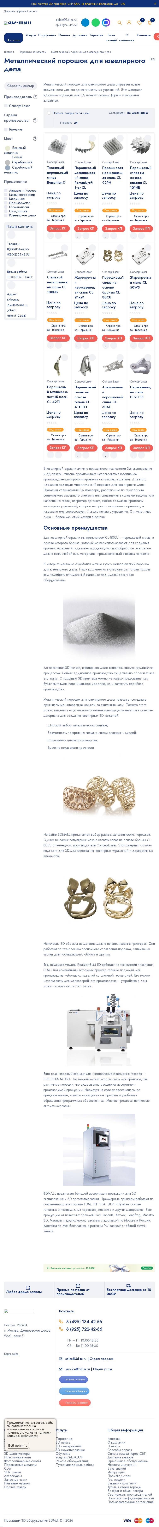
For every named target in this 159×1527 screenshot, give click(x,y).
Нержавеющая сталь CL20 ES (140, 392)
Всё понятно (18, 1445)
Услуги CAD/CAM (69, 1457)
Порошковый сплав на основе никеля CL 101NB (140, 177)
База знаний (116, 1468)
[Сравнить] (58, 235)
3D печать (63, 1442)
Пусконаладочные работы (75, 1464)
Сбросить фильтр (20, 85)
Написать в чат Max (75, 1379)
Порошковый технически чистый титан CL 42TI (57, 394)
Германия (16, 129)
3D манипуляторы (17, 1453)
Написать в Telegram (76, 1391)
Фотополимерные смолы (22, 1461)
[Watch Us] (5, 1348)
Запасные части (15, 1479)
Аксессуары (13, 1476)
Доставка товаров (120, 1457)
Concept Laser (19, 105)
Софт (7, 1468)
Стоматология (19, 207)
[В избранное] (50, 235)
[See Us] (11, 1348)
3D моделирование (70, 1449)
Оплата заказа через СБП (126, 1453)
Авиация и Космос (22, 190)
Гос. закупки (116, 1479)
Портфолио (64, 1438)
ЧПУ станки (12, 1472)
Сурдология (18, 211)
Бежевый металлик (15, 150)
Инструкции (116, 1472)
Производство (19, 203)
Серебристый (22, 162)
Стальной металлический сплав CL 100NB (57, 285)
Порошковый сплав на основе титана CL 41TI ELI (85, 397)
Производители (119, 1476)
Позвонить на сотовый (77, 1402)
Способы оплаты (119, 1449)
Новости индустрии (121, 1464)
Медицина (17, 198)
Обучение (63, 1453)
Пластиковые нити (17, 1457)
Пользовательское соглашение (130, 1502)
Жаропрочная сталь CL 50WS (140, 282)
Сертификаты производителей (129, 1494)
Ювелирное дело (22, 215)
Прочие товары (15, 1487)
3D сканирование (69, 1446)
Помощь (113, 1446)
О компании (116, 1442)
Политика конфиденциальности (130, 1498)
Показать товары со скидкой (70, 113)
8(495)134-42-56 (66, 25)
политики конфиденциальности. (29, 1434)
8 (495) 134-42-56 (84, 1322)
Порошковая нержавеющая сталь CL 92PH (112, 175)
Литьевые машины (17, 1483)
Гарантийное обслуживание (127, 1461)
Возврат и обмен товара (125, 1490)
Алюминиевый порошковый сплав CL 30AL (112, 397)
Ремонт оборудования (72, 1461)
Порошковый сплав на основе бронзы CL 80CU (113, 287)
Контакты (113, 1438)
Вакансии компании (121, 1483)
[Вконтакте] (16, 1348)
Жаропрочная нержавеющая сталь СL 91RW (85, 287)
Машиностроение (22, 194)
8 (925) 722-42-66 (85, 1329)
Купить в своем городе (124, 1487)
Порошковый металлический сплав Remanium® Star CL (85, 177)
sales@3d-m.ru (66, 19)
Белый (17, 157)
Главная (9, 52)
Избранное (142, 20)
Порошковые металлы (32, 52)
